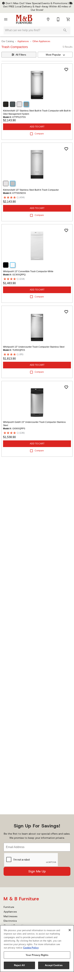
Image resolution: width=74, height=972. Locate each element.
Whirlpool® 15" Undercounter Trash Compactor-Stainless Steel (33, 347)
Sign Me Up (37, 871)
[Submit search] (65, 30)
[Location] (48, 19)
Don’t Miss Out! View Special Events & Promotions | (37, 3)
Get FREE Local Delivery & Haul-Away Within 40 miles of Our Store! (37, 8)
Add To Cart (37, 126)
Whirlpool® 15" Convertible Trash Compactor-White (28, 271)
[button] (5, 19)
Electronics (10, 921)
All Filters (21, 54)
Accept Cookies (54, 965)
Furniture (9, 907)
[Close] (70, 930)
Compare (39, 133)
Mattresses (10, 916)
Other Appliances (41, 41)
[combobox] (55, 55)
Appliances (23, 41)
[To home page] (24, 19)
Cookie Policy (31, 947)
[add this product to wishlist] (66, 69)
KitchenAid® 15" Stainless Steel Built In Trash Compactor (31, 190)
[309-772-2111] (58, 19)
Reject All (19, 965)
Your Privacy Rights (37, 955)
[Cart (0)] (68, 19)
